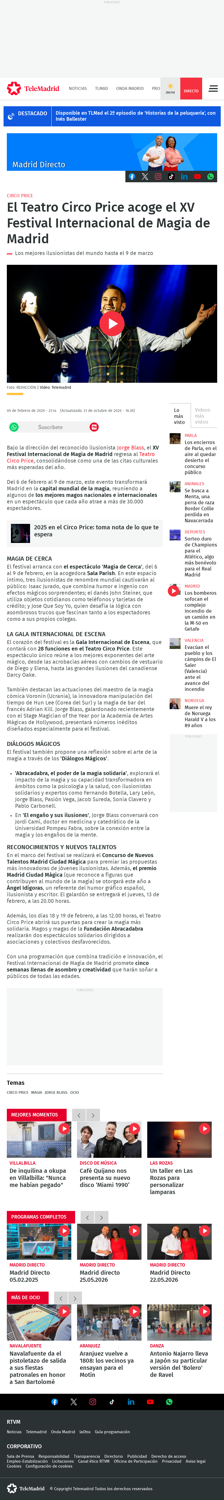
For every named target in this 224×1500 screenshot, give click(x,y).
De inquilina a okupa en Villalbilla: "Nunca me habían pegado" (39, 1140)
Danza (157, 1346)
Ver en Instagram (92, 1401)
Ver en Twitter (73, 1403)
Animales (194, 484)
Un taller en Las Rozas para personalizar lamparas (179, 1140)
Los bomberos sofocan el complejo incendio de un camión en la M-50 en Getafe (175, 589)
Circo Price (20, 195)
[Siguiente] (93, 1115)
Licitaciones (63, 1461)
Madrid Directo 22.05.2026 (179, 1242)
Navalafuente (26, 1346)
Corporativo (24, 1446)
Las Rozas (161, 1163)
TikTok (171, 176)
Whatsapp (210, 176)
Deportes (195, 532)
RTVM (13, 1422)
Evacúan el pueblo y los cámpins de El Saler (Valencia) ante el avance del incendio (175, 643)
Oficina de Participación (136, 1461)
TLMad (101, 88)
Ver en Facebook (54, 1403)
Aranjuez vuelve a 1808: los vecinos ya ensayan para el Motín (109, 1322)
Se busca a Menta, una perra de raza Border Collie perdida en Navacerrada (175, 486)
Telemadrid (36, 1432)
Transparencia (87, 1457)
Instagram (158, 176)
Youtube (197, 176)
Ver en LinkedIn (131, 1401)
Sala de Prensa (20, 1457)
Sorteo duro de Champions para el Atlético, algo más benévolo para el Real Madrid (175, 535)
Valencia (194, 640)
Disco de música (98, 1163)
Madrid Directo (27, 1265)
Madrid (192, 586)
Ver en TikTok (112, 1403)
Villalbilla (23, 1163)
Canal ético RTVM (94, 1461)
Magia (36, 1093)
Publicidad (137, 1457)
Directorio (113, 1457)
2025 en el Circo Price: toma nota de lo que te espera (20, 533)
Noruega (194, 701)
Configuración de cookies (49, 1466)
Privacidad (171, 1461)
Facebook (131, 176)
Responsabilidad (54, 1457)
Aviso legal (195, 1461)
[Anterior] (79, 1115)
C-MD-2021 (112, 152)
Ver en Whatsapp (169, 1401)
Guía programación (112, 1432)
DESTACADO (32, 113)
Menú (213, 88)
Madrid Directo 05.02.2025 (39, 1242)
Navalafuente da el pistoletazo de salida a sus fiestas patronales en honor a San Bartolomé (39, 1322)
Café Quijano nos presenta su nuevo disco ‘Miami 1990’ (109, 1140)
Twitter (145, 176)
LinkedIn (184, 176)
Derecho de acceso (168, 1457)
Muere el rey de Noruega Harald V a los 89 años (175, 703)
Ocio (74, 1093)
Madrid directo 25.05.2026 (109, 1242)
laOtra (84, 1432)
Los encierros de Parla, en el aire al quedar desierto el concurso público (175, 438)
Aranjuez (90, 1346)
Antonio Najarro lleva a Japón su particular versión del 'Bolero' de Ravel (179, 1322)
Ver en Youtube (150, 1401)
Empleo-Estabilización (27, 1461)
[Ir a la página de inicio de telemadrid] (33, 88)
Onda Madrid (130, 88)
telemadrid (26, 1488)
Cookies (14, 1466)
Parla (191, 435)
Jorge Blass (130, 448)
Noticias (78, 88)
